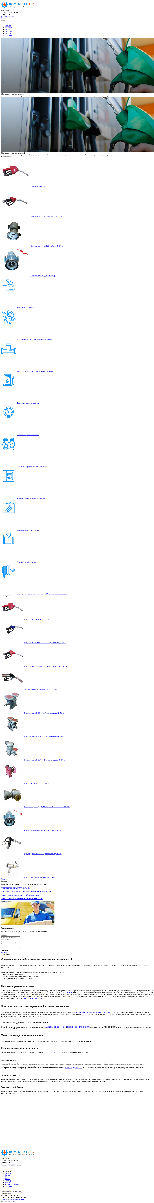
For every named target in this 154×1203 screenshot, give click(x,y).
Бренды (7, 1182)
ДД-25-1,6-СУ (51, 1027)
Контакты (8, 35)
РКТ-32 (36, 998)
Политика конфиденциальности (12, 1199)
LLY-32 (52, 1052)
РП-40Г (25, 998)
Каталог (8, 26)
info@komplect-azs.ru (8, 16)
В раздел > (4, 879)
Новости (8, 33)
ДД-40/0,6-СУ (61, 1027)
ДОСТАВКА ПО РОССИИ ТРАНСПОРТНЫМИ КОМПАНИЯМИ (26, 892)
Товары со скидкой (12, 1184)
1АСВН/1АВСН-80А (93, 1012)
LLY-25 (46, 1052)
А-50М (63, 992)
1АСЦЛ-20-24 (115, 1012)
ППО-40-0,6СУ (84, 1027)
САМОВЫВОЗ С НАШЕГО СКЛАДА (15, 888)
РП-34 (31, 998)
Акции (7, 29)
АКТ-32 (43, 998)
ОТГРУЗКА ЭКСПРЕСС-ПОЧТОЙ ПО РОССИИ (20, 895)
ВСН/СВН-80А (79, 1012)
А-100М (69, 992)
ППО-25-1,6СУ (72, 1027)
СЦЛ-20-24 (106, 1012)
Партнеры (8, 31)
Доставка (8, 27)
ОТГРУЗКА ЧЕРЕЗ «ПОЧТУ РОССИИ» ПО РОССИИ (22, 899)
